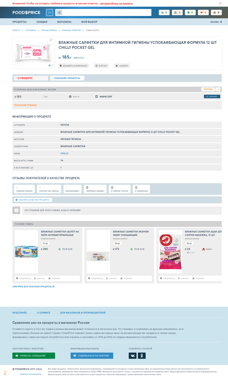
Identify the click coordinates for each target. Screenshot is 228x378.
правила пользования (30, 373)
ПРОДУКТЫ (19, 22)
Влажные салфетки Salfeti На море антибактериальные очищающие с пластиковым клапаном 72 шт (60, 233)
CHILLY (64, 153)
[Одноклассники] (142, 356)
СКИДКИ (41, 22)
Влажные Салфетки (71, 30)
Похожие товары (25, 105)
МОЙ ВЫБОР (89, 22)
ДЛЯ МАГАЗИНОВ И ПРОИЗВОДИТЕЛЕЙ (82, 312)
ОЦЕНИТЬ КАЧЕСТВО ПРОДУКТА (33, 199)
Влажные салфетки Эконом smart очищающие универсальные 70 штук (131, 233)
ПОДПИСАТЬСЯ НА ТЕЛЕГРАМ (93, 355)
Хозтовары (30, 30)
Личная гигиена (49, 30)
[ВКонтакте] (132, 356)
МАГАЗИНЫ (64, 22)
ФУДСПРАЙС (19, 312)
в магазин (212, 96)
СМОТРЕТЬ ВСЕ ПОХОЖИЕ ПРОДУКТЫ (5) (33, 286)
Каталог (16, 30)
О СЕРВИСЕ (43, 312)
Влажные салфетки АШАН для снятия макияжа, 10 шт (204, 233)
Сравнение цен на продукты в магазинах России (50, 323)
